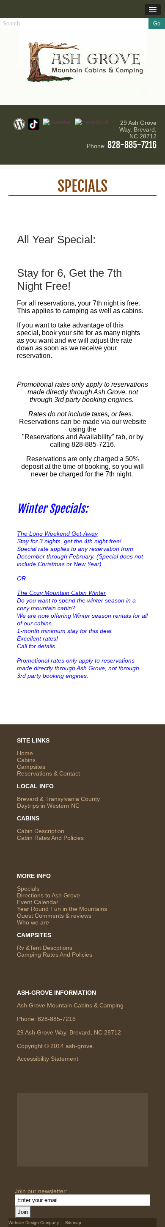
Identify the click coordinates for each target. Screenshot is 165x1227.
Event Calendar (37, 902)
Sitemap (73, 1222)
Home (25, 753)
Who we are (33, 922)
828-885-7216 (132, 145)
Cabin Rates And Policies (50, 837)
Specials (28, 888)
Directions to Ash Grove (48, 895)
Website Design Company (33, 1222)
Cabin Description (40, 831)
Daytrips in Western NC (48, 805)
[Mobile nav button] (153, 9)
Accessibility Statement (47, 1058)
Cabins (26, 760)
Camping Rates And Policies (54, 954)
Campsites (31, 766)
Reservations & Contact (48, 773)
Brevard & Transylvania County (58, 798)
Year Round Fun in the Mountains (62, 908)
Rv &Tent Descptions (44, 947)
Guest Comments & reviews (54, 915)
